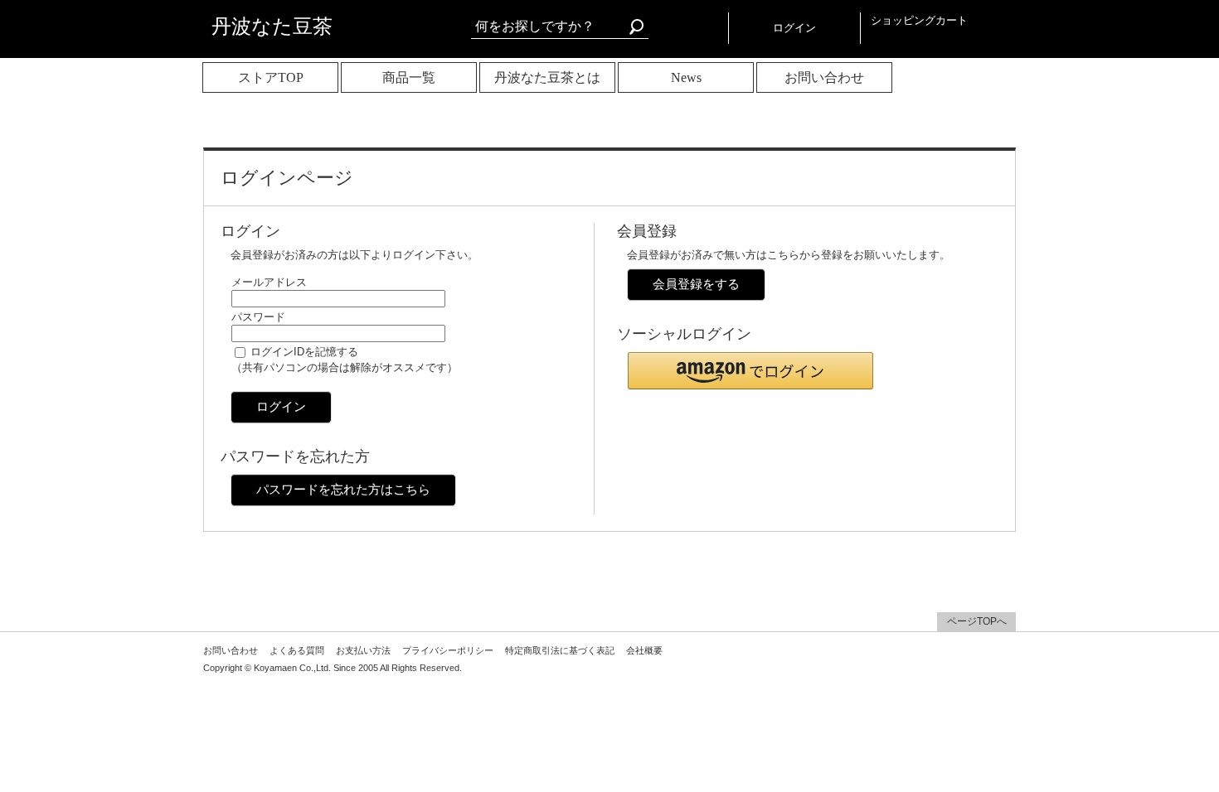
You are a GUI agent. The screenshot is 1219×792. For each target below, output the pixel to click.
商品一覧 (408, 77)
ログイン (794, 28)
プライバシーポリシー (447, 650)
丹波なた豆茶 (272, 26)
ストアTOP (271, 77)
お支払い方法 (363, 650)
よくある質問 (297, 650)
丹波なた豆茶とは (547, 77)
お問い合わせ (824, 77)
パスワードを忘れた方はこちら (343, 489)
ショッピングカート (919, 20)
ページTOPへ (977, 621)
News (686, 77)
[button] (750, 370)
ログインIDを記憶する (304, 351)
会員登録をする (696, 284)
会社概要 (644, 650)
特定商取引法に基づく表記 (559, 650)
